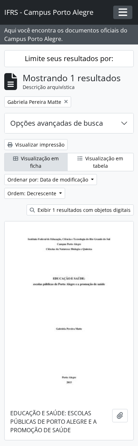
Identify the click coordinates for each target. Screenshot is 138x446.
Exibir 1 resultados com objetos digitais (83, 210)
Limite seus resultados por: (69, 58)
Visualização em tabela (103, 162)
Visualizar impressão (39, 144)
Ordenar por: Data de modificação (48, 179)
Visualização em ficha (39, 162)
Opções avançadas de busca (56, 123)
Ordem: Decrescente (32, 193)
